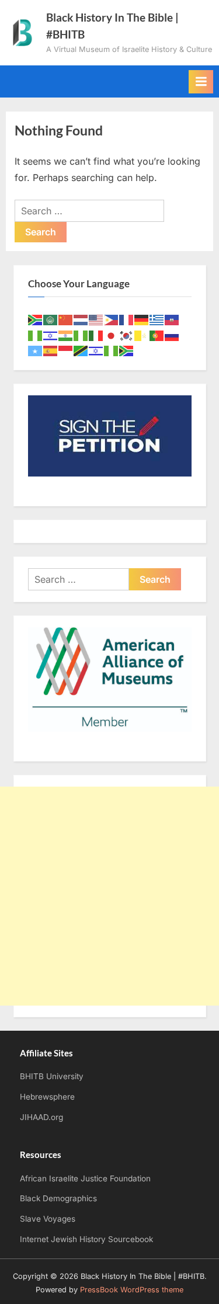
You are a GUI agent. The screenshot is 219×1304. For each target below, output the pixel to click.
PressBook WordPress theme (131, 1289)
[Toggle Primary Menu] (201, 81)
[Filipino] (111, 319)
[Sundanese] (66, 350)
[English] (96, 319)
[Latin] (142, 334)
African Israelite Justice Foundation (85, 1178)
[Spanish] (50, 350)
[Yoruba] (111, 350)
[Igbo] (81, 334)
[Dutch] (81, 319)
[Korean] (126, 334)
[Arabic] (50, 319)
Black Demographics (58, 1198)
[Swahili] (81, 350)
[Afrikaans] (35, 319)
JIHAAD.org (41, 1117)
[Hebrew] (50, 334)
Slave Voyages (47, 1218)
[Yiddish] (96, 350)
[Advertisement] (109, 896)
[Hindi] (66, 334)
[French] (126, 319)
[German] (142, 319)
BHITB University (52, 1076)
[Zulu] (126, 350)
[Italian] (96, 334)
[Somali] (35, 350)
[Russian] (172, 334)
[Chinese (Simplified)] (66, 319)
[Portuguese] (157, 334)
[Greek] (157, 319)
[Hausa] (35, 334)
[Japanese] (111, 334)
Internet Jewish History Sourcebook (86, 1239)
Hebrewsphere (47, 1096)
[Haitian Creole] (172, 319)
